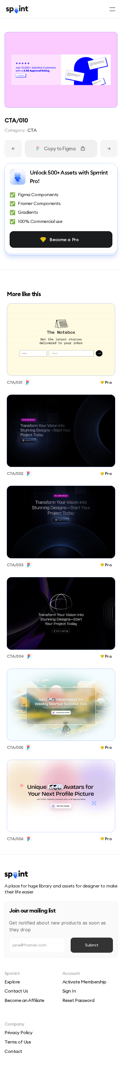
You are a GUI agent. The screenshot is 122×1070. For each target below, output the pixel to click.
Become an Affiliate (24, 1000)
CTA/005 (15, 747)
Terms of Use (18, 1042)
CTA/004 (15, 656)
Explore (12, 982)
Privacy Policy (18, 1032)
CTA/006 (15, 838)
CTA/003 (15, 564)
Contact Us (16, 991)
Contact (13, 1051)
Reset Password (78, 1000)
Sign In (69, 991)
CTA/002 (15, 473)
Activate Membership (84, 982)
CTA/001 (14, 382)
